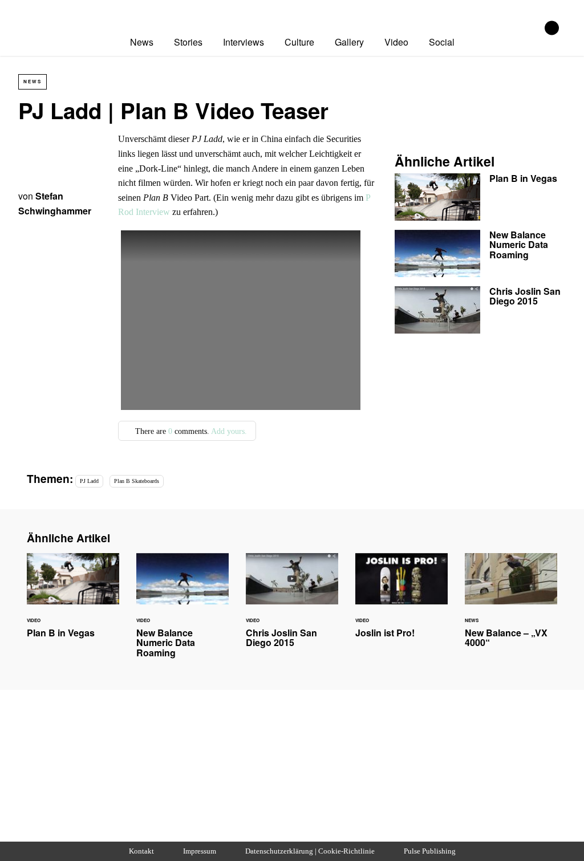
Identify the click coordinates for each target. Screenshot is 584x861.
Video (396, 41)
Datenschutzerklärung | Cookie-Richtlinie (310, 851)
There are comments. (190, 431)
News (141, 41)
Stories (188, 41)
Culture (299, 41)
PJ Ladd (89, 481)
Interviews (243, 41)
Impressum (199, 851)
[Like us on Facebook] (552, 28)
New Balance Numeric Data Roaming (480, 253)
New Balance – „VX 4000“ (511, 607)
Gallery (349, 41)
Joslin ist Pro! (401, 602)
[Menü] (309, 13)
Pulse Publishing (430, 851)
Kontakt (141, 851)
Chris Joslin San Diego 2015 (480, 310)
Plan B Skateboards (136, 481)
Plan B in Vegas (480, 197)
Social (442, 41)
